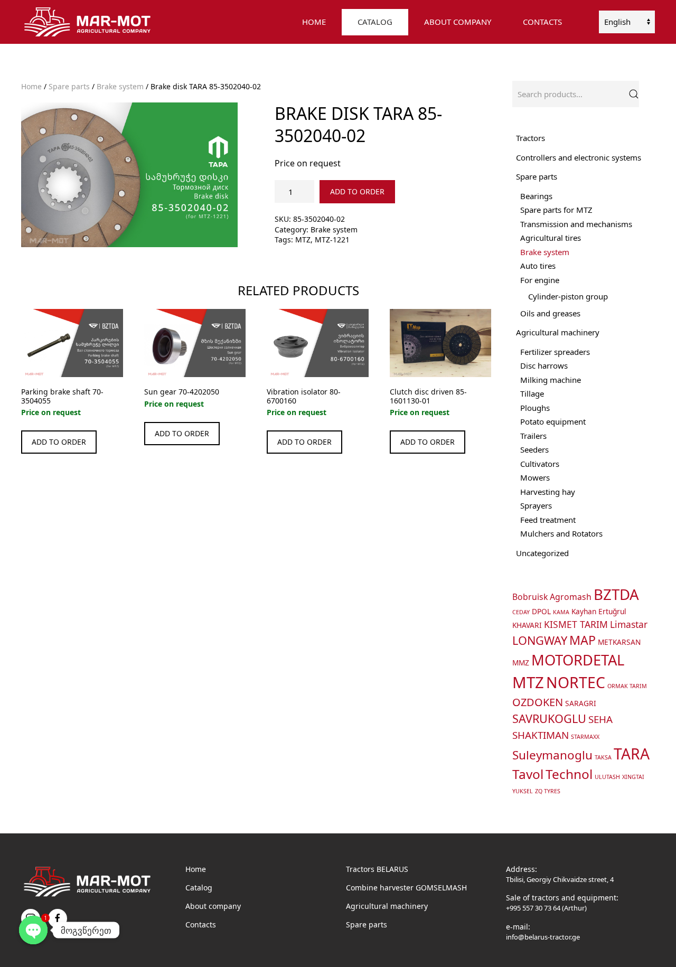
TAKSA (603, 757)
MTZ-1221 (332, 239)
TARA (632, 754)
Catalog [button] (375, 21)
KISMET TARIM (576, 624)
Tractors (530, 138)
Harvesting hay (547, 491)
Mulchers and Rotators (561, 533)
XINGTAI (633, 777)
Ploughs (535, 407)
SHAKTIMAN (540, 734)
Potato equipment (553, 421)
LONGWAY (539, 640)
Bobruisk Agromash (552, 597)
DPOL (541, 611)
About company (213, 906)
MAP (582, 640)
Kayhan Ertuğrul (598, 611)
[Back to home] (89, 22)
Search (633, 94)
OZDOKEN (537, 702)
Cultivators (539, 463)
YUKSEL (522, 791)
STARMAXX (585, 736)
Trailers (533, 435)
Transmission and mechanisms (576, 224)
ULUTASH (607, 777)
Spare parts (69, 86)
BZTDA (616, 594)
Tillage (532, 393)
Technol (569, 774)
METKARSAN (619, 642)
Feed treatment (548, 519)
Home (314, 21)
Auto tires (538, 265)
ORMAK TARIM (627, 686)
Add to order (357, 191)
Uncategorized (542, 553)
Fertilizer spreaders (555, 351)
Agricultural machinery (557, 332)
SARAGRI (580, 703)
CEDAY (521, 612)
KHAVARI (527, 625)
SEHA (600, 719)
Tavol (527, 774)
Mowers (535, 477)
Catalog (198, 887)
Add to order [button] (59, 442)
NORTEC (575, 682)
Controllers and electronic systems (578, 157)
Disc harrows (544, 365)
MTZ (303, 239)
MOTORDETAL (577, 660)
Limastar (628, 624)
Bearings (536, 196)
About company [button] (457, 21)
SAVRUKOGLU (549, 718)
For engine (539, 280)
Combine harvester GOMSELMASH (406, 887)
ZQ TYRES (547, 791)
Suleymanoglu (552, 755)
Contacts (542, 21)
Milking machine (550, 379)
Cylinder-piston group (568, 296)
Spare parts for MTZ (556, 209)
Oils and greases (550, 313)
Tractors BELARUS (377, 869)
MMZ (520, 663)
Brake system (120, 86)
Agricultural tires (550, 237)
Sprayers (536, 505)
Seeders (534, 449)
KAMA (561, 612)
